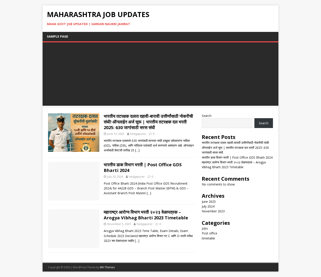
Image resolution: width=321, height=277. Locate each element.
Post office (209, 233)
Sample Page (57, 36)
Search (206, 116)
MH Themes (107, 267)
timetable (208, 238)
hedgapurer (138, 134)
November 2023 (213, 211)
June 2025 (209, 201)
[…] (137, 150)
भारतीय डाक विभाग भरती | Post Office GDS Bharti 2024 (143, 167)
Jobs (205, 228)
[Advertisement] (160, 75)
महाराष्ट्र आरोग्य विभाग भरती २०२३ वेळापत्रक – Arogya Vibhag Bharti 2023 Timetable (146, 215)
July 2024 (208, 206)
